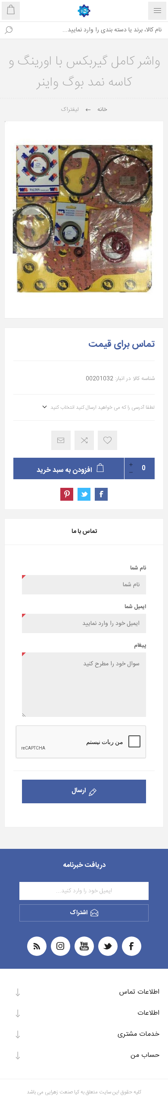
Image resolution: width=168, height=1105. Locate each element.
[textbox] (92, 30)
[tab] (84, 531)
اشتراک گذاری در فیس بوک (101, 494)
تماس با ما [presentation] (84, 531)
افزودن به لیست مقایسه (84, 440)
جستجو (8, 30)
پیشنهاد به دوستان (61, 440)
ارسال (79, 790)
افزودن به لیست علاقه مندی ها (107, 440)
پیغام (140, 645)
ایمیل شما (135, 607)
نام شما (138, 568)
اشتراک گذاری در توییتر (84, 494)
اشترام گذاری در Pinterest (66, 494)
